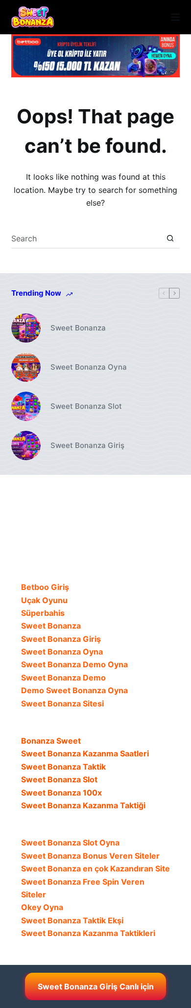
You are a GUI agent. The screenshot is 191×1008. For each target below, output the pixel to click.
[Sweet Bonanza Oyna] (26, 367)
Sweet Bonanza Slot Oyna (70, 842)
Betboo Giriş (45, 587)
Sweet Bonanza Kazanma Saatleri (85, 753)
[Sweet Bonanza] (26, 328)
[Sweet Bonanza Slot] (26, 406)
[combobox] (86, 238)
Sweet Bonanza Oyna (88, 367)
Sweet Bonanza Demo (63, 677)
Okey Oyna (42, 907)
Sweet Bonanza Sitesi (62, 703)
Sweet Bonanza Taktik (63, 767)
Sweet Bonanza (78, 327)
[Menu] (175, 17)
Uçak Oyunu (44, 600)
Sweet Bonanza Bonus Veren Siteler (90, 856)
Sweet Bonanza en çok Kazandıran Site (95, 868)
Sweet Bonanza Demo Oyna (74, 664)
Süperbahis (43, 613)
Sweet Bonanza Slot (86, 406)
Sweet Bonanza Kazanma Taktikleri (88, 933)
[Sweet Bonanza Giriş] (26, 445)
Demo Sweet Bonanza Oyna (74, 690)
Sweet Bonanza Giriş (87, 445)
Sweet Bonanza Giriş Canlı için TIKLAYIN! (96, 991)
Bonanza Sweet (51, 741)
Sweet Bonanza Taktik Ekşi (72, 920)
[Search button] (170, 238)
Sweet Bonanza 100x (61, 792)
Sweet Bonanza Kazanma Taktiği (83, 805)
